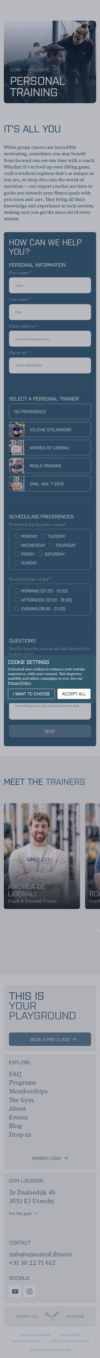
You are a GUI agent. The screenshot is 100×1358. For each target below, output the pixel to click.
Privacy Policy (19, 682)
